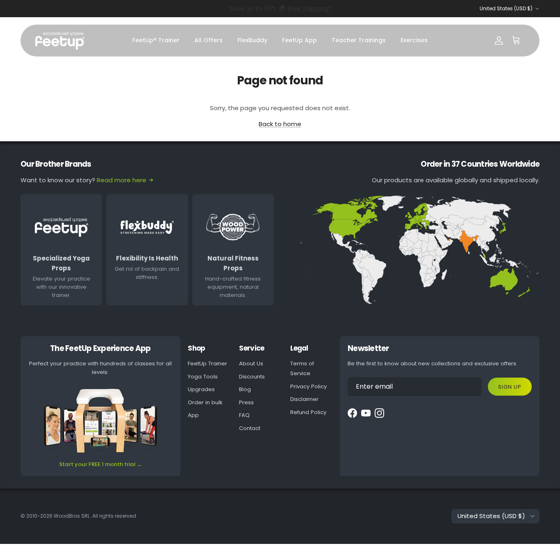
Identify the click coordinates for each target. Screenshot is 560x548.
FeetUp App (299, 40)
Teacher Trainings (359, 40)
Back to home (280, 124)
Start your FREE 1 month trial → (100, 464)
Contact (249, 428)
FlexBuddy (252, 40)
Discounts (252, 376)
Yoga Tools (203, 376)
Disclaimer (304, 399)
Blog (245, 389)
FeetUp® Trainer (156, 40)
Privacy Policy (308, 386)
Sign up (509, 387)
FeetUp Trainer (207, 363)
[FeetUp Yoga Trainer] (59, 41)
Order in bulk (205, 402)
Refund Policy (308, 412)
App (193, 415)
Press (246, 402)
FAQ (244, 415)
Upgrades (201, 389)
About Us (251, 363)
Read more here (121, 180)
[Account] (499, 40)
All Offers (208, 40)
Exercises (414, 40)
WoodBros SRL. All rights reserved (95, 515)
